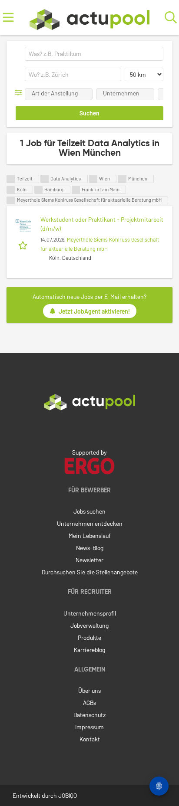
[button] (20, 92)
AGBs (89, 702)
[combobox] (94, 54)
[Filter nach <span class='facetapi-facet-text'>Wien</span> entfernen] (93, 179)
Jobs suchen (89, 511)
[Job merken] (23, 244)
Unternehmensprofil (89, 613)
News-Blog (89, 547)
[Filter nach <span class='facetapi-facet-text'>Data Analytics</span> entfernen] (45, 179)
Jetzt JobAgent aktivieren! (94, 311)
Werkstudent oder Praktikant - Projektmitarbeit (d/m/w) (101, 224)
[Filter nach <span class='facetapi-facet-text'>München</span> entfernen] (122, 179)
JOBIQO (67, 795)
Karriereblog (89, 649)
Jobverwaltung (89, 625)
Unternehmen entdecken (90, 523)
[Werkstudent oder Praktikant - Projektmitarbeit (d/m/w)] (23, 225)
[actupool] (89, 17)
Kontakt (90, 739)
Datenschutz (89, 714)
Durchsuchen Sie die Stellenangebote (90, 572)
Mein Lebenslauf (90, 535)
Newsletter (89, 560)
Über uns (89, 690)
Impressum (89, 727)
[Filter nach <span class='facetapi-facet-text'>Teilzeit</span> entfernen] (11, 179)
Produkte (89, 637)
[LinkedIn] (89, 428)
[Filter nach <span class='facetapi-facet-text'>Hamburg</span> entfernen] (39, 189)
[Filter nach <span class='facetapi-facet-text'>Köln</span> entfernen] (11, 189)
